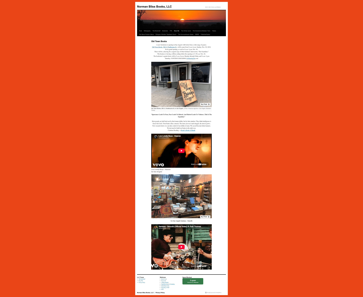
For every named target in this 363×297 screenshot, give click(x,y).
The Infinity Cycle (186, 31)
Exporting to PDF (165, 287)
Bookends (165, 31)
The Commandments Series (185, 34)
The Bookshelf (156, 31)
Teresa (214, 31)
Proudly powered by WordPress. (214, 292)
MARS (197, 34)
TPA (171, 31)
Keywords (163, 280)
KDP (162, 289)
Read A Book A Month (188, 130)
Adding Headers (165, 282)
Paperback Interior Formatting (168, 284)
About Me (176, 31)
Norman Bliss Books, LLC (154, 6)
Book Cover (164, 279)
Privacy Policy (142, 282)
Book (140, 31)
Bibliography (147, 31)
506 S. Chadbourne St (169, 47)
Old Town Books (157, 47)
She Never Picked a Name (146, 34)
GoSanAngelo (191, 58)
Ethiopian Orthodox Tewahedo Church (166, 34)
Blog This (141, 280)
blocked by (194, 281)
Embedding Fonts (165, 286)
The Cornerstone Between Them (201, 31)
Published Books (205, 34)
